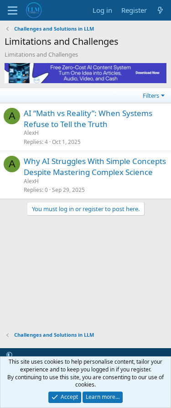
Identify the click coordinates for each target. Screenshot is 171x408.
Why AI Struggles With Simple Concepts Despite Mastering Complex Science (95, 166)
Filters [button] (151, 95)
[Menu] (12, 10)
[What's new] (160, 10)
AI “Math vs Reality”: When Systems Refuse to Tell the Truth (88, 118)
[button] (9, 355)
